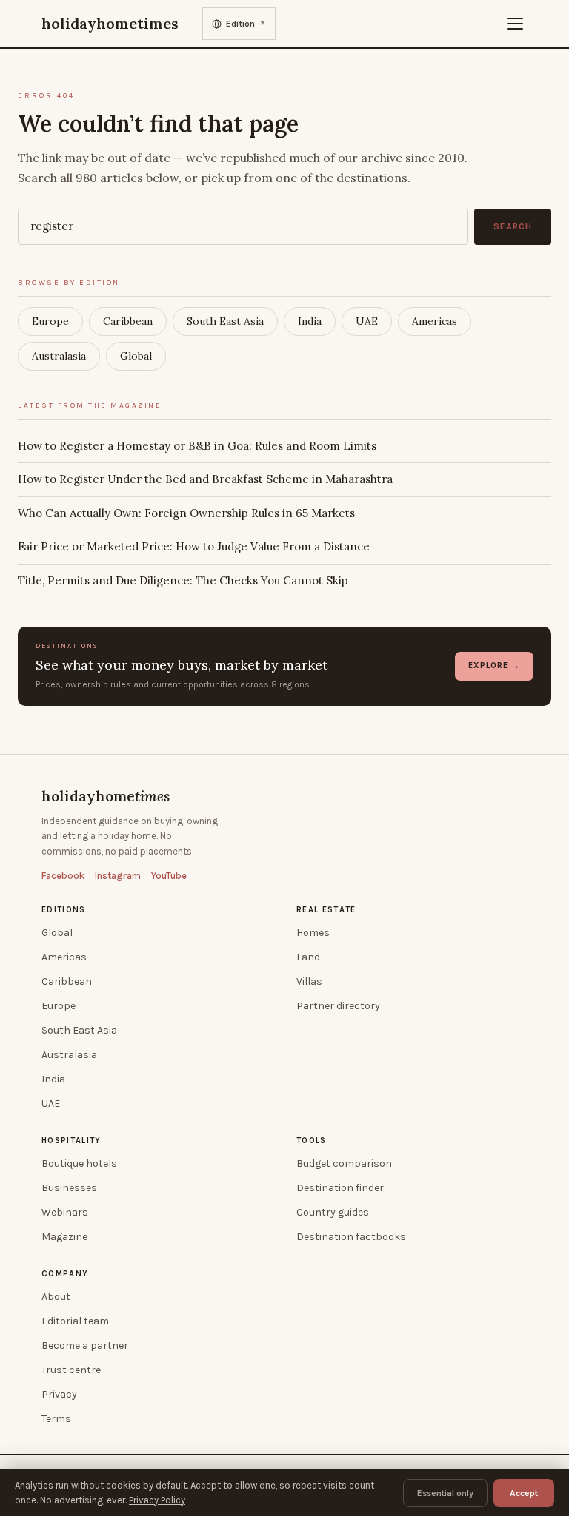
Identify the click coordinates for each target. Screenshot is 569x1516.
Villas (309, 981)
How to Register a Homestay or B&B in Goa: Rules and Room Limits (197, 446)
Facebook (62, 875)
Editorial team (75, 1321)
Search (512, 226)
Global (136, 356)
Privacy (59, 1394)
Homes (313, 932)
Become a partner (84, 1345)
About (55, 1296)
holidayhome (105, 796)
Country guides (332, 1212)
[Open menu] (515, 23)
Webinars (64, 1212)
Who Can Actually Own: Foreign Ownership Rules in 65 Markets (186, 513)
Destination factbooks (351, 1236)
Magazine (64, 1236)
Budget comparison (344, 1163)
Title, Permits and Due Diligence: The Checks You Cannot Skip (183, 580)
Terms (56, 1418)
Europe (50, 321)
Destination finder (340, 1188)
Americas (434, 321)
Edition (246, 23)
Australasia (59, 356)
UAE (367, 321)
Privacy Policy (157, 1500)
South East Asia (225, 321)
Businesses (69, 1188)
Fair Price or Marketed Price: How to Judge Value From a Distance (194, 546)
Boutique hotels (79, 1163)
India (310, 321)
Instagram (118, 875)
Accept (524, 1493)
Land (308, 957)
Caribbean (128, 321)
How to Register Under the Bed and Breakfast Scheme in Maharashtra (205, 479)
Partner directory (338, 1006)
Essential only (445, 1493)
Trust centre (71, 1370)
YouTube (169, 875)
